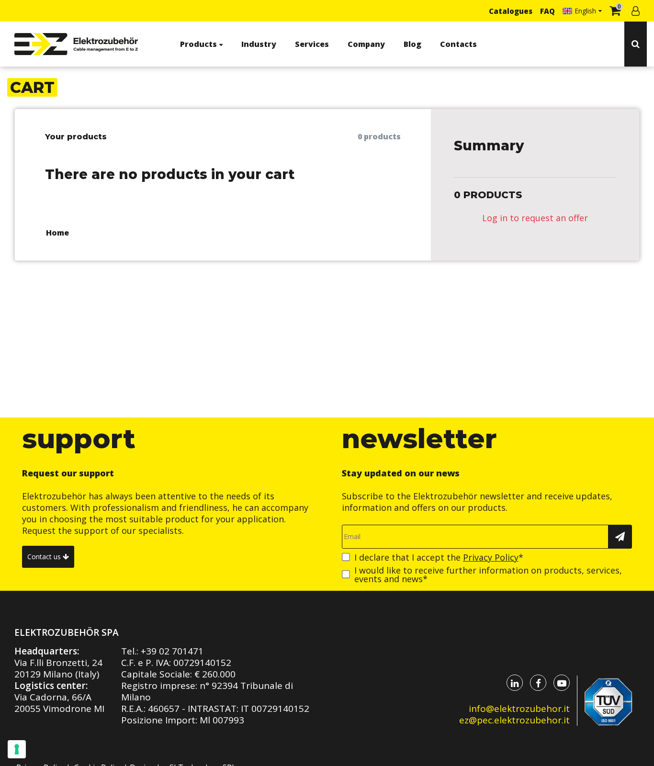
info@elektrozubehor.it (519, 708)
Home (57, 232)
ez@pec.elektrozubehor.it (514, 720)
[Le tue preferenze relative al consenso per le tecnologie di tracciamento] (17, 749)
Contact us (45, 556)
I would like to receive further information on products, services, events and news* (488, 574)
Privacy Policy (491, 557)
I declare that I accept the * (438, 557)
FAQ (547, 11)
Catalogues (510, 11)
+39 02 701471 (172, 651)
